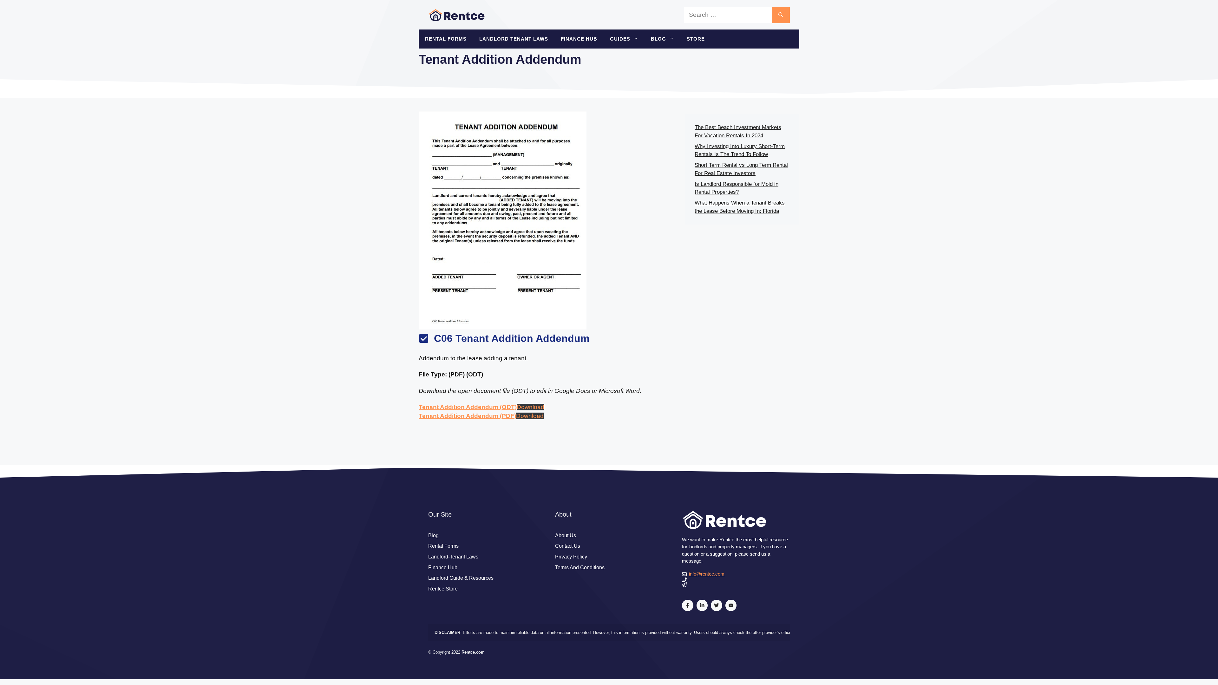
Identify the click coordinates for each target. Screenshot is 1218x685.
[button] (637, 39)
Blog (658, 39)
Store (696, 39)
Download (530, 407)
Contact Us (567, 546)
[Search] (781, 15)
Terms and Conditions (580, 567)
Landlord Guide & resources (461, 578)
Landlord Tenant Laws (513, 39)
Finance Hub (579, 39)
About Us (565, 535)
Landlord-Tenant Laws (453, 556)
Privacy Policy (571, 556)
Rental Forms (446, 39)
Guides (620, 39)
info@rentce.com (706, 574)
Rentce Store (443, 588)
